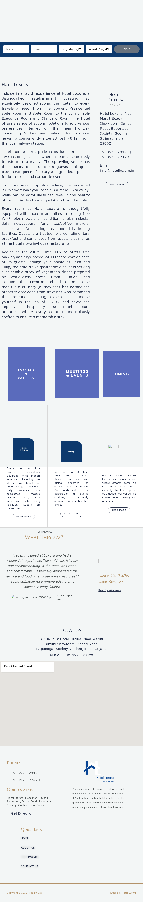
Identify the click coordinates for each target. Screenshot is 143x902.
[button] (42, 607)
